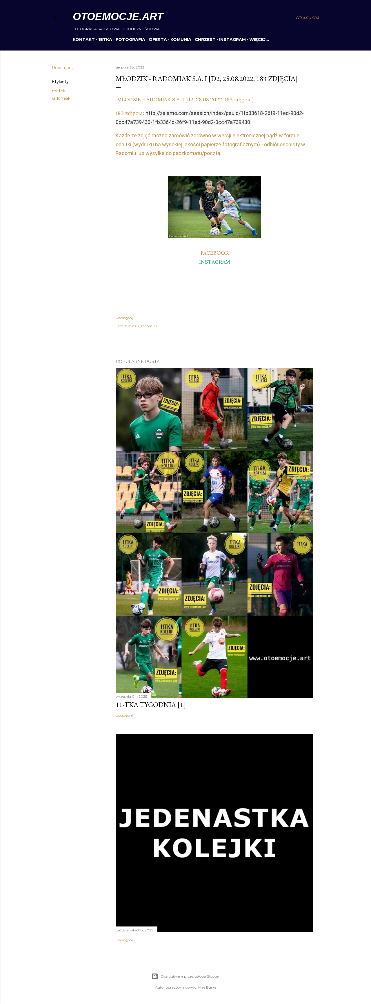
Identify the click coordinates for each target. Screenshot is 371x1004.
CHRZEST (205, 39)
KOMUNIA (180, 39)
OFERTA (158, 39)
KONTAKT (84, 39)
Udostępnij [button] (62, 67)
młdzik (59, 90)
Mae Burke (207, 987)
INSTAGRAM (232, 39)
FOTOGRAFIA (130, 39)
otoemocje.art (118, 16)
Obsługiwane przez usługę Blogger (190, 976)
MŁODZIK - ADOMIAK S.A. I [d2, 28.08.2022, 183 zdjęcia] (185, 99)
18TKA (105, 39)
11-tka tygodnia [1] (151, 704)
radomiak (61, 98)
